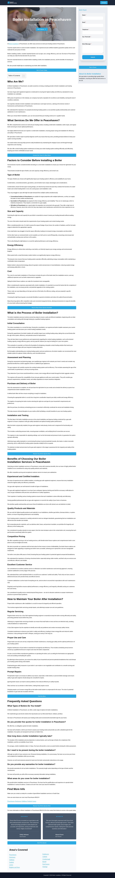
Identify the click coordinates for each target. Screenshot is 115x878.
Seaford (29, 801)
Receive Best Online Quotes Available (42, 307)
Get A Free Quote (41, 842)
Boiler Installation (14, 43)
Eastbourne (45, 854)
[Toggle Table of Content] (22, 76)
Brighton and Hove (14, 867)
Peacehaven (10, 801)
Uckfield (44, 856)
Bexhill (44, 861)
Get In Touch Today (42, 70)
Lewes (34, 801)
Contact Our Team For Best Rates (42, 155)
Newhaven (18, 801)
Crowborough (46, 859)
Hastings (44, 866)
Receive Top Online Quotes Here (42, 453)
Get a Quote (41, 29)
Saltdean (24, 801)
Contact (104, 2)
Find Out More (42, 696)
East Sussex (45, 864)
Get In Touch (92, 67)
